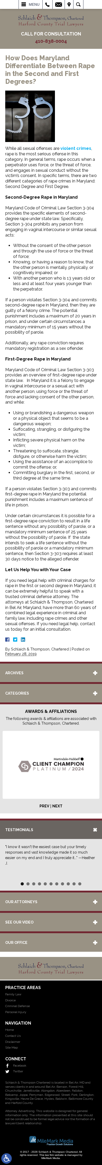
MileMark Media (50, 1158)
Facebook (19, 1065)
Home (9, 1030)
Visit (69, 4)
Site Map (11, 1047)
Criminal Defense (17, 1006)
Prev (44, 806)
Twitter (18, 1071)
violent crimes (75, 148)
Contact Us (13, 1036)
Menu (34, 4)
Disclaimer (12, 1042)
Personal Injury (15, 1012)
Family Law (13, 994)
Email (59, 4)
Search (78, 4)
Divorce (10, 1000)
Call (47, 4)
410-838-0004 (51, 41)
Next (57, 806)
